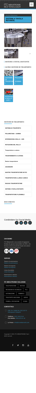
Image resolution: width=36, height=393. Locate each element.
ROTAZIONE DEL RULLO (13, 132)
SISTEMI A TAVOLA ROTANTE (14, 176)
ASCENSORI (9, 154)
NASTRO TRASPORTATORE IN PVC (16, 159)
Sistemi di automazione (11, 250)
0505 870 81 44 (20, 305)
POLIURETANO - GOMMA (13, 121)
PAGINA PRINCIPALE (15, 15)
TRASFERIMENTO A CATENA (14, 143)
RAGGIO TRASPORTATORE (13, 170)
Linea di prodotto (9, 259)
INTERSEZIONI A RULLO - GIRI (14, 126)
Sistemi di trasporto (9, 254)
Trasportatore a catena (12, 137)
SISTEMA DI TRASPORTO (13, 115)
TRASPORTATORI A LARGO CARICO (16, 165)
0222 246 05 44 (19, 304)
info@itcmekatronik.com (21, 310)
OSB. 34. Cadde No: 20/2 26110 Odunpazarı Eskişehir (17, 298)
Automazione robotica (10, 263)
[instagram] (23, 332)
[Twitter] (18, 332)
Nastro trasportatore (11, 148)
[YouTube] (28, 332)
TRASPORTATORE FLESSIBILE (14, 182)
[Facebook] (12, 332)
